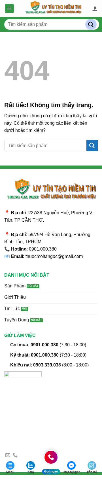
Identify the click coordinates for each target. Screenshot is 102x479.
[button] (9, 8)
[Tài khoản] (95, 8)
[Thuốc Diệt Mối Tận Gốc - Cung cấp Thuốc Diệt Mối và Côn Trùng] (53, 8)
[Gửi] (91, 24)
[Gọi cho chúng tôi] (15, 455)
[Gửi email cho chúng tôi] (7, 455)
